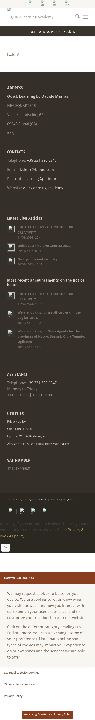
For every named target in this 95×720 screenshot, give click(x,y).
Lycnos (69, 499)
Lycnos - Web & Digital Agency (27, 436)
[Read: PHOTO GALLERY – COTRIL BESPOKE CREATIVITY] (11, 229)
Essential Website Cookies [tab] (21, 672)
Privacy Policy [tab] (13, 696)
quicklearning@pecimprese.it (40, 178)
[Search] (75, 17)
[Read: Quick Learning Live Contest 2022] (11, 247)
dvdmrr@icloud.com (36, 169)
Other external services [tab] (20, 684)
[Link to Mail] (84, 504)
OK (5, 547)
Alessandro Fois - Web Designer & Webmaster (38, 444)
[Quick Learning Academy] (39, 17)
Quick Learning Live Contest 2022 (44, 245)
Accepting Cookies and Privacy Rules (47, 714)
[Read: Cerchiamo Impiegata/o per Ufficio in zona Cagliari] (11, 314)
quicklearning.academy (43, 187)
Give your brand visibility (37, 259)
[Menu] (85, 16)
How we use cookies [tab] (19, 578)
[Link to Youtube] (77, 504)
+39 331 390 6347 (42, 160)
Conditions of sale (19, 429)
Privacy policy (16, 421)
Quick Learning (38, 499)
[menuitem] (30, 3)
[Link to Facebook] (70, 504)
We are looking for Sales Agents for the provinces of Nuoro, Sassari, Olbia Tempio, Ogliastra (51, 336)
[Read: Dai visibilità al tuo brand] (11, 261)
